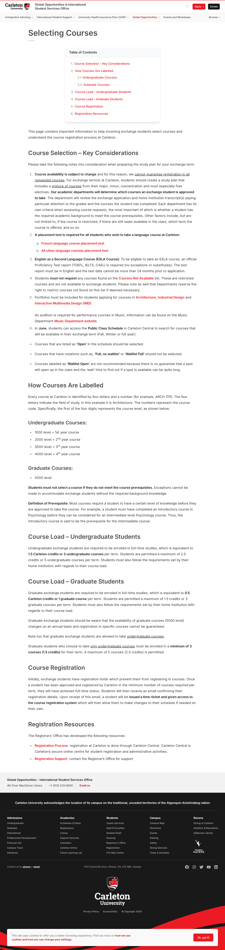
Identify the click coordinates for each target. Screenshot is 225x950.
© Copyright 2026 (131, 911)
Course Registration (89, 106)
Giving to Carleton (203, 823)
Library (64, 833)
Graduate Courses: (96, 84)
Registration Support (51, 759)
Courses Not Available (136, 278)
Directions (155, 828)
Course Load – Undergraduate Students (103, 92)
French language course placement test (72, 243)
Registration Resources (91, 113)
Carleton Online (68, 847)
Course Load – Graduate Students (99, 99)
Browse (213, 17)
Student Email (114, 833)
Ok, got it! (203, 937)
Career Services (115, 823)
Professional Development (21, 837)
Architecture (146, 297)
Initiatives (12, 852)
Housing (110, 837)
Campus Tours (15, 847)
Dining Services (158, 847)
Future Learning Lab (71, 852)
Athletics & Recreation (206, 828)
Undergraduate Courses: (99, 77)
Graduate (12, 828)
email (37, 866)
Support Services (69, 837)
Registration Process (51, 746)
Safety (153, 842)
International (14, 833)
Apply (198, 6)
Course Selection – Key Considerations (102, 63)
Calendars (65, 842)
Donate (214, 6)
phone (27, 866)
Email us (85, 785)
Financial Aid (14, 842)
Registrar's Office (116, 842)
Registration (113, 847)
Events (153, 833)
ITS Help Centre (115, 852)
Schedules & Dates (70, 823)
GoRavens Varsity (203, 833)
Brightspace (66, 828)
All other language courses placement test (74, 251)
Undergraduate (15, 823)
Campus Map (157, 823)
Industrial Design (171, 297)
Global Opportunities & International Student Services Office (60, 6)
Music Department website (75, 321)
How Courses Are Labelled (94, 71)
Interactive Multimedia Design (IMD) (63, 303)
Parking (154, 837)
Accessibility (110, 911)
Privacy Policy (91, 911)
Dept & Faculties (115, 828)
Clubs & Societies (159, 852)
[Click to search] (187, 7)
